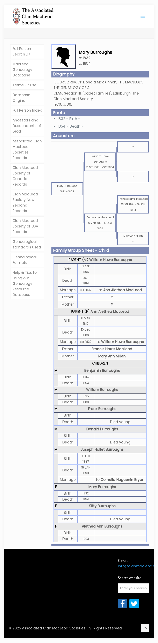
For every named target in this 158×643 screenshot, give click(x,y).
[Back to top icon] (145, 628)
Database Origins (21, 97)
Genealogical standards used (27, 244)
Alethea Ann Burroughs (102, 526)
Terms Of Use (24, 85)
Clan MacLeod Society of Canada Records (25, 176)
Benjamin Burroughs (102, 370)
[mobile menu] (142, 16)
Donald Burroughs (102, 429)
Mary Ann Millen (112, 356)
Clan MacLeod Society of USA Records (25, 226)
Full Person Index (27, 110)
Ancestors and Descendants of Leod (27, 126)
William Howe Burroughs (110, 259)
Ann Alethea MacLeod (110, 311)
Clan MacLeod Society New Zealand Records (25, 202)
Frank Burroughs (102, 408)
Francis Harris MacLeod (112, 348)
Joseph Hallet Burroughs (102, 449)
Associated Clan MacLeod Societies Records (27, 149)
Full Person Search (22, 51)
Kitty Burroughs (102, 505)
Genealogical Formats (25, 260)
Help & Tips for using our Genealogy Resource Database (25, 283)
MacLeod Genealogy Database (22, 70)
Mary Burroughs (102, 486)
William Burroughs (102, 389)
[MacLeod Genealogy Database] (33, 14)
